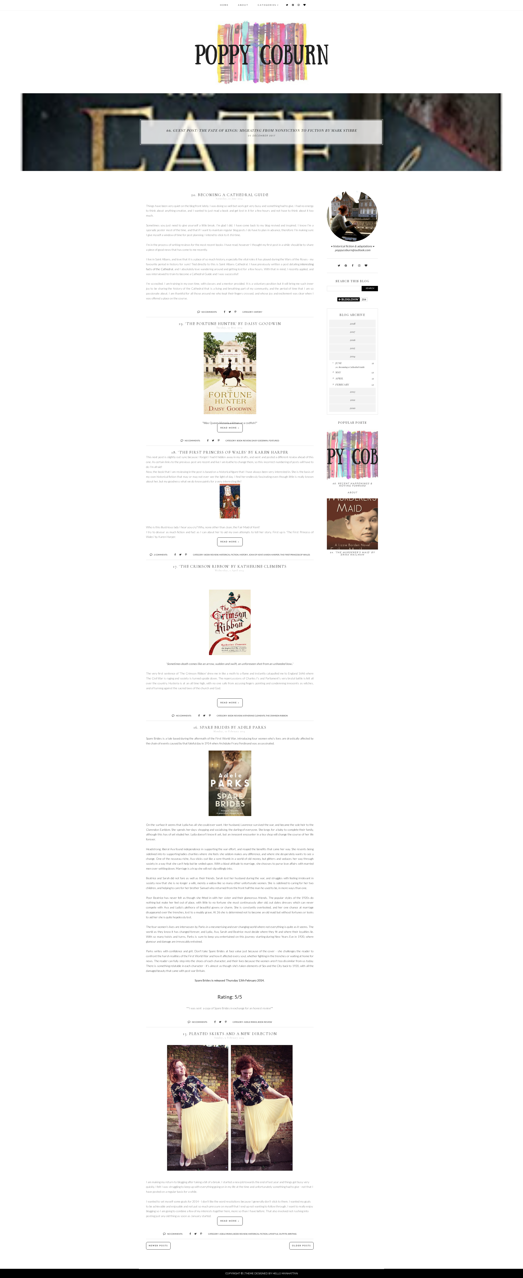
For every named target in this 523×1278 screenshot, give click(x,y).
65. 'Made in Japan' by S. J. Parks (261, 130)
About (243, 5)
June (338, 363)
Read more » (229, 428)
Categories (267, 5)
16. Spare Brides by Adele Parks (229, 727)
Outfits (283, 1234)
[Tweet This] (228, 311)
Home (224, 5)
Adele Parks (250, 1022)
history (258, 312)
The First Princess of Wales (295, 554)
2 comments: (161, 554)
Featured (274, 440)
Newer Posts (158, 1246)
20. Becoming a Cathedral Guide (229, 194)
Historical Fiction (229, 554)
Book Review (244, 440)
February (342, 384)
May (338, 372)
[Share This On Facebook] (222, 311)
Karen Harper (271, 554)
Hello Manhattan (285, 1273)
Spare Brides (203, 980)
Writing (292, 1234)
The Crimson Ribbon (277, 715)
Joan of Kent (256, 554)
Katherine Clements (254, 715)
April (339, 378)
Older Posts (301, 1246)
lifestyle (273, 1234)
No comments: (209, 312)
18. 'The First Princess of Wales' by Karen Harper (229, 452)
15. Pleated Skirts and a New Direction (230, 1033)
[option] (261, 132)
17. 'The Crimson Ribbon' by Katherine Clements (230, 566)
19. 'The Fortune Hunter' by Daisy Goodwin (230, 323)
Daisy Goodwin (259, 440)
